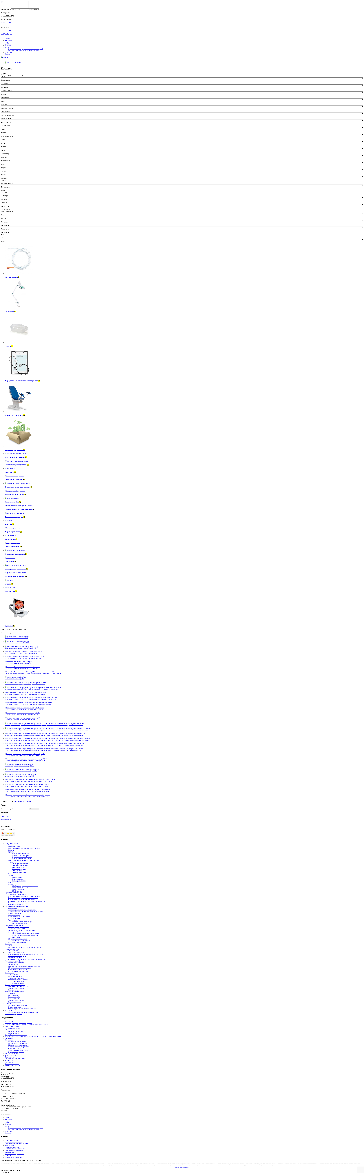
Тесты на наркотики (14, 918)
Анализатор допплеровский (17, 894)
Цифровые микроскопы (16, 1052)
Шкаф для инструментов (20, 887)
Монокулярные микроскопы (17, 1045)
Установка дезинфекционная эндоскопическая (23, 1012)
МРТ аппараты (13, 995)
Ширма (10, 882)
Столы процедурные (18, 869)
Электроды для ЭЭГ (14, 1002)
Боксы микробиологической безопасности (26, 935)
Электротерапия (13, 990)
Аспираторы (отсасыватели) (17, 1005)
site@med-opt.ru (6, 34)
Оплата (7, 42)
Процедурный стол (14, 1007)
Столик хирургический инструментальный (22, 1009)
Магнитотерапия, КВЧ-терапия (18, 986)
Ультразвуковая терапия (16, 988)
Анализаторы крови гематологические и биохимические (26, 911)
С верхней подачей (18, 981)
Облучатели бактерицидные (17, 969)
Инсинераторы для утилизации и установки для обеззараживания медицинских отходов (33, 1036)
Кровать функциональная (20, 855)
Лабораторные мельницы (16, 928)
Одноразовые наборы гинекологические (21, 899)
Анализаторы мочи (14, 913)
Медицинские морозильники (21, 940)
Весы (6, 1029)
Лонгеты (11, 945)
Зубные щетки (13, 974)
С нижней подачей (18, 983)
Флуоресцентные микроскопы (18, 1050)
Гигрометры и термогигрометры (18, 927)
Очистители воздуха (11, 1055)
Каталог (7, 38)
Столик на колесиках (19, 872)
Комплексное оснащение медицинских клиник (23, 50)
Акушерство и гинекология (13, 893)
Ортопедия (8, 944)
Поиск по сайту (6, 9)
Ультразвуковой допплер (16, 1000)
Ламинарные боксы (14, 932)
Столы (10, 862)
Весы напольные (13, 1033)
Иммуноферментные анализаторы (19, 916)
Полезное (8, 45)
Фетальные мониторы (15, 904)
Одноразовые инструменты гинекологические (23, 898)
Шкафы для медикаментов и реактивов (25, 886)
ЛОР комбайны (13, 951)
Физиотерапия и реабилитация (15, 985)
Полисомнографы (14, 997)
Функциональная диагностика (14, 991)
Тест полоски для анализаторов (22, 922)
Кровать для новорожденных (21, 858)
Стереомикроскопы (14, 1048)
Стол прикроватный (18, 867)
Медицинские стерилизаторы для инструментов (24, 966)
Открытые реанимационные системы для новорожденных (27, 901)
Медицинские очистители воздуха (19, 968)
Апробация (8, 52)
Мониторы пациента (15, 957)
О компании (9, 40)
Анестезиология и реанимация (14, 952)
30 (21, 801)
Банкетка (11, 845)
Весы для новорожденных (16, 1031)
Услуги (7, 47)
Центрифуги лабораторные (17, 942)
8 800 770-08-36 (6, 816)
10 (18, 801)
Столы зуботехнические (20, 864)
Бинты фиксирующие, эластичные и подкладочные (25, 947)
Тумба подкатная (17, 879)
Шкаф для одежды (18, 889)
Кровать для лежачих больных (22, 857)
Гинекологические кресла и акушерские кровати (24, 848)
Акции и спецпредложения (13, 1014)
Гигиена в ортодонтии (15, 976)
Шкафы (10, 884)
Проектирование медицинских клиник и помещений (25, 49)
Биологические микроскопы (17, 1043)
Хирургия (8, 1003)
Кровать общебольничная (20, 853)
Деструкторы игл (13, 964)
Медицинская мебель (11, 843)
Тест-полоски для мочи (19, 923)
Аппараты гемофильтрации (17, 956)
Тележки (11, 874)
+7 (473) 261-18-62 (7, 30)
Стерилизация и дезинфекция (14, 961)
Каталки (11, 850)
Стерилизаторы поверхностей (18, 971)
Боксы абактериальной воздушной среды (25, 933)
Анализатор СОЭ (14, 915)
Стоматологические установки (18, 980)
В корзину (8, 639)
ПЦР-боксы (16, 937)
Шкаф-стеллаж (17, 891)
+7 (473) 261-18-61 (7, 22)
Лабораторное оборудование (14, 925)
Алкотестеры (12, 908)
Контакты (8, 54)
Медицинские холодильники (17, 939)
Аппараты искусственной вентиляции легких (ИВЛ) (25, 954)
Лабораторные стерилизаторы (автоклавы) (22, 930)
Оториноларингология (12, 949)
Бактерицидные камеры (16, 962)
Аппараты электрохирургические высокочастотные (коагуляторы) (26, 1024)
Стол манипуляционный (20, 865)
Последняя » (28, 801)
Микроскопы (9, 1040)
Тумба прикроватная (18, 881)
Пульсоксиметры (13, 998)
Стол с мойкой (17, 870)
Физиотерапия (9, 1145)
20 (20, 801)
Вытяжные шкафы (14, 846)
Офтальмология (10, 1152)
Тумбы (10, 875)
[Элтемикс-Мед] (15, 7)
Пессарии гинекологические (17, 903)
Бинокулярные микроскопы (17, 1041)
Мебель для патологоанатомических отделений (23, 860)
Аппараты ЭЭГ (13, 993)
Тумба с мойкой (17, 877)
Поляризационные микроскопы (18, 1047)
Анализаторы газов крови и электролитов (22, 910)
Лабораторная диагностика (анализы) (17, 906)
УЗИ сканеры (9, 1062)
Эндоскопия (8, 1010)
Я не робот (6, 1172)
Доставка (8, 44)
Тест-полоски (12, 920)
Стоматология (9, 973)
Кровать (11, 852)
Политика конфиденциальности (182, 1167)
